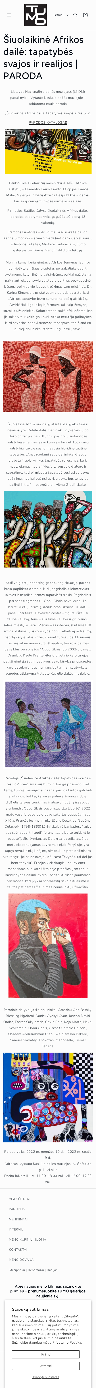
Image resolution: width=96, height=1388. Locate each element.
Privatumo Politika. (67, 1342)
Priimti (45, 1354)
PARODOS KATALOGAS (48, 122)
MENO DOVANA (21, 1260)
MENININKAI (18, 1219)
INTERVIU (16, 1229)
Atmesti (46, 1366)
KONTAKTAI (18, 1250)
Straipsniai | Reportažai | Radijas (33, 1270)
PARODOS (17, 1209)
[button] (9, 15)
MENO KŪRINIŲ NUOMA (27, 1239)
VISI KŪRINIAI (19, 1199)
